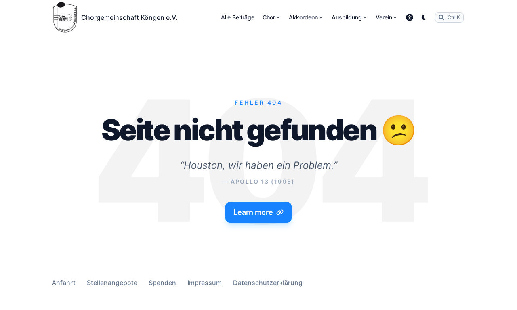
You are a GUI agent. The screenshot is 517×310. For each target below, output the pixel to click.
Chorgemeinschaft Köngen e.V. (129, 17)
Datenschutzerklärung (268, 283)
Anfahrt (64, 283)
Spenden (162, 283)
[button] (409, 17)
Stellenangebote (112, 283)
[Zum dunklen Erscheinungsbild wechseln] (424, 17)
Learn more (253, 212)
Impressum (204, 283)
